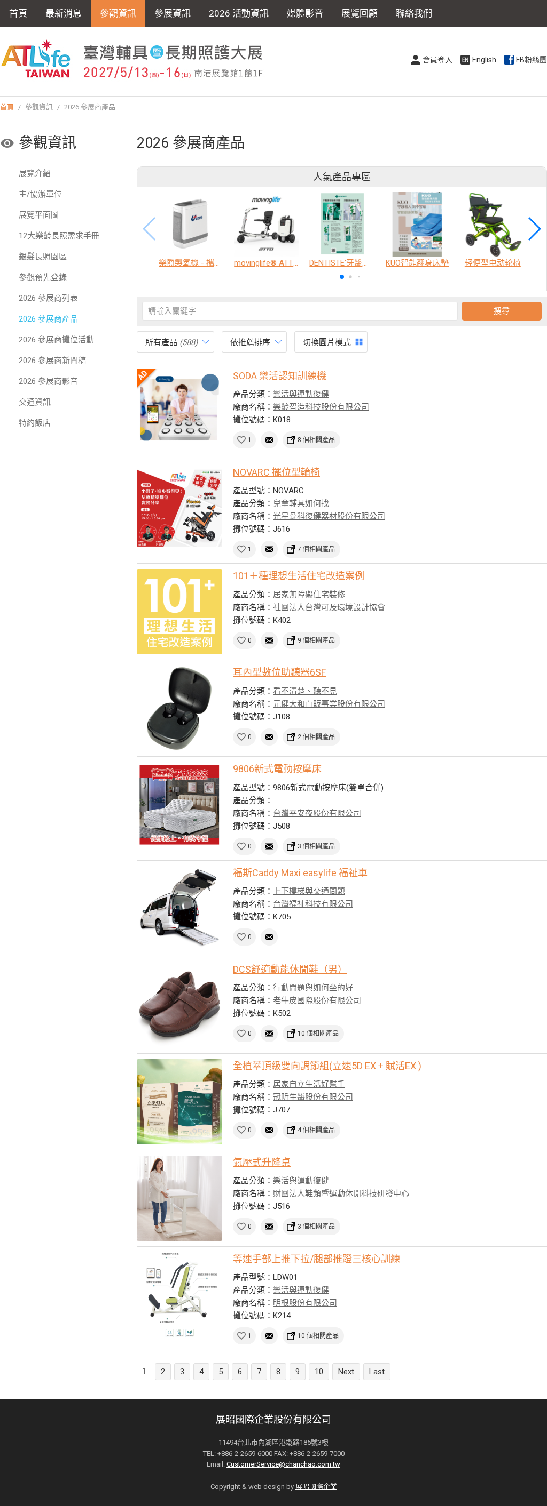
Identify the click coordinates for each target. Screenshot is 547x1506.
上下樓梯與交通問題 (309, 891)
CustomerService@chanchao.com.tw (283, 1464)
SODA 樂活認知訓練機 (279, 375)
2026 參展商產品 (48, 319)
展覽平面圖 (39, 215)
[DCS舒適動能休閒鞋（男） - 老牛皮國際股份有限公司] (179, 1005)
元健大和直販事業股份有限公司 (329, 704)
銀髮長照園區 (43, 256)
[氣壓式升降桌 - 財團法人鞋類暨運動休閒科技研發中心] (179, 1198)
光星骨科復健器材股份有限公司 (329, 516)
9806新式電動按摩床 (277, 768)
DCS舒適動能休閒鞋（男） (290, 969)
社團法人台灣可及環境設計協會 (329, 607)
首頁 (18, 13)
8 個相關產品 (316, 440)
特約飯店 (35, 423)
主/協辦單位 (40, 194)
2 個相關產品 (316, 737)
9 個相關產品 (316, 640)
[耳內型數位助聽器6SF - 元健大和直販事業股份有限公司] (179, 708)
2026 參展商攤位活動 (56, 340)
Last (377, 1371)
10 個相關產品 (318, 1033)
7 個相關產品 (316, 549)
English (484, 59)
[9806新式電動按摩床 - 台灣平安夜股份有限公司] (179, 804)
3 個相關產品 (316, 846)
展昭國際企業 (316, 1487)
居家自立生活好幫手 (309, 1084)
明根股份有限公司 (305, 1303)
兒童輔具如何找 (301, 503)
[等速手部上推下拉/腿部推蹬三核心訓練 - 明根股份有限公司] (179, 1294)
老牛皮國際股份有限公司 (317, 1000)
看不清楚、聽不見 (305, 691)
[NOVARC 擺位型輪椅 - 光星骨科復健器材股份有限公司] (179, 508)
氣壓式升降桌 (262, 1162)
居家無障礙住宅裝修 (309, 594)
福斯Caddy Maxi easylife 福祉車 (300, 872)
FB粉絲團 (531, 59)
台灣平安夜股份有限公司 (317, 813)
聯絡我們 (414, 13)
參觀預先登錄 (43, 277)
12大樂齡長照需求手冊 (59, 236)
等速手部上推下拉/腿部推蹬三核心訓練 (316, 1258)
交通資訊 (35, 402)
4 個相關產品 (316, 1130)
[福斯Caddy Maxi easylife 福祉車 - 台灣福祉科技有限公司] (179, 908)
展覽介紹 (35, 173)
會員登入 (437, 59)
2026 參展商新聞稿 (52, 360)
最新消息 (63, 13)
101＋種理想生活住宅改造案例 (298, 575)
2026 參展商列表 (48, 298)
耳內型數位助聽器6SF (279, 672)
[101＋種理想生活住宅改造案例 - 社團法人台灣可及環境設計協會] (179, 611)
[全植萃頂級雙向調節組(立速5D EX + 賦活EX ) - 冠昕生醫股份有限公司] (179, 1101)
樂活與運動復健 (301, 394)
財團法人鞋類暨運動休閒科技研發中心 (341, 1193)
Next (346, 1371)
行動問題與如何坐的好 (313, 987)
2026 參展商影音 (48, 381)
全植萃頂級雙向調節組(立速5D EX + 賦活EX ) (327, 1065)
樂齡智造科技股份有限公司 (321, 407)
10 (319, 1371)
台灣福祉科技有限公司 (313, 904)
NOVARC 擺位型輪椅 (276, 472)
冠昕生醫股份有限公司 (313, 1097)
